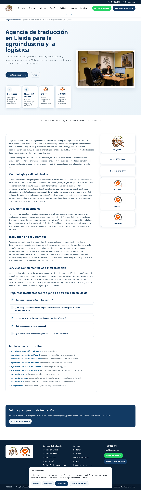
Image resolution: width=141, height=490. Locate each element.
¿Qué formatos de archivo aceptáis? (30, 326)
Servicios (21, 8)
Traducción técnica (50, 453)
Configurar (48, 483)
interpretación (17, 385)
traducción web (17, 382)
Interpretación (49, 461)
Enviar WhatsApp (101, 8)
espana (18, 20)
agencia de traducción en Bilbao (25, 362)
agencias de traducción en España (26, 351)
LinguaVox (10, 20)
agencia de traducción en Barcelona (26, 359)
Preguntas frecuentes (82, 465)
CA (67, 15)
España (53, 8)
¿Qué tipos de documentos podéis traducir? (34, 300)
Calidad (63, 8)
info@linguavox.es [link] (128, 2)
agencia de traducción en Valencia (26, 366)
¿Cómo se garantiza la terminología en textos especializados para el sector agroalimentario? (47, 309)
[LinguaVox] (9, 8)
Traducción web (49, 457)
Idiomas (43, 8)
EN (71, 15)
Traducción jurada (50, 450)
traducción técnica (19, 378)
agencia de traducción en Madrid (25, 355)
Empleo (83, 8)
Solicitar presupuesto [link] (124, 8)
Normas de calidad (81, 457)
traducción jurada (19, 374)
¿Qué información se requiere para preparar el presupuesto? (41, 334)
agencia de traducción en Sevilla (25, 370)
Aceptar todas (61, 483)
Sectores (32, 8)
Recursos (77, 453)
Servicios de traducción (52, 446)
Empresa (73, 8)
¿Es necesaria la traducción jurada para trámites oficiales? (40, 318)
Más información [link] (79, 483)
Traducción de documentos (54, 465)
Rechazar (36, 483)
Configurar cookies (128, 487)
